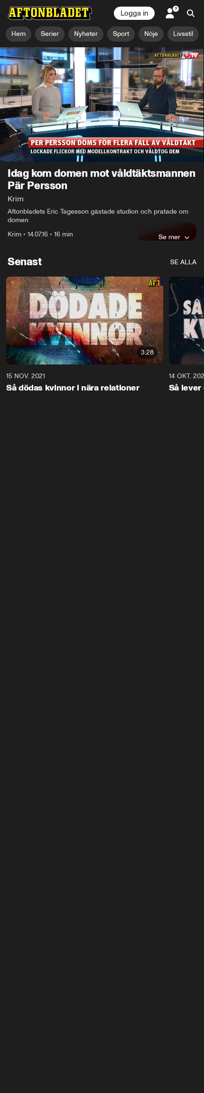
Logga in (134, 13)
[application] (102, 104)
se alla (183, 262)
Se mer (169, 237)
